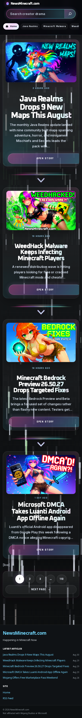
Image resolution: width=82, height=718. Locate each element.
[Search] (69, 13)
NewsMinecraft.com (25, 3)
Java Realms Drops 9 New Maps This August (41, 107)
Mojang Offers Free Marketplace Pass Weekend (30, 677)
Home (6, 692)
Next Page (41, 589)
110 (62, 579)
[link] (41, 113)
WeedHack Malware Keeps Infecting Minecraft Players (41, 252)
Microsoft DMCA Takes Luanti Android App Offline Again (41, 512)
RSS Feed (8, 698)
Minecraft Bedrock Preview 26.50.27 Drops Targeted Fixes (40, 384)
